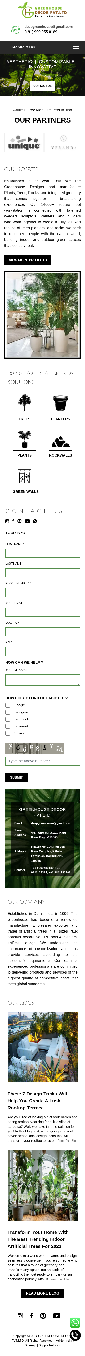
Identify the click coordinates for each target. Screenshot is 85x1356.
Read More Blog (42, 1293)
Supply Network (49, 1345)
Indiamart (21, 726)
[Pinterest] (20, 521)
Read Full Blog (67, 1140)
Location (13, 622)
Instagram (21, 712)
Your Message (16, 669)
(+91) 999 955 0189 (41, 32)
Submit (16, 777)
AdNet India (64, 1340)
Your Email (14, 603)
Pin (8, 642)
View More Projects (28, 260)
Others (19, 733)
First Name (14, 544)
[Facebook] (14, 521)
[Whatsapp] (36, 521)
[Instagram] (8, 521)
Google (19, 705)
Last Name (14, 563)
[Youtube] (28, 521)
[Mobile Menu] (76, 46)
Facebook (21, 719)
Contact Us (42, 86)
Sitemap (30, 1345)
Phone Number (18, 583)
